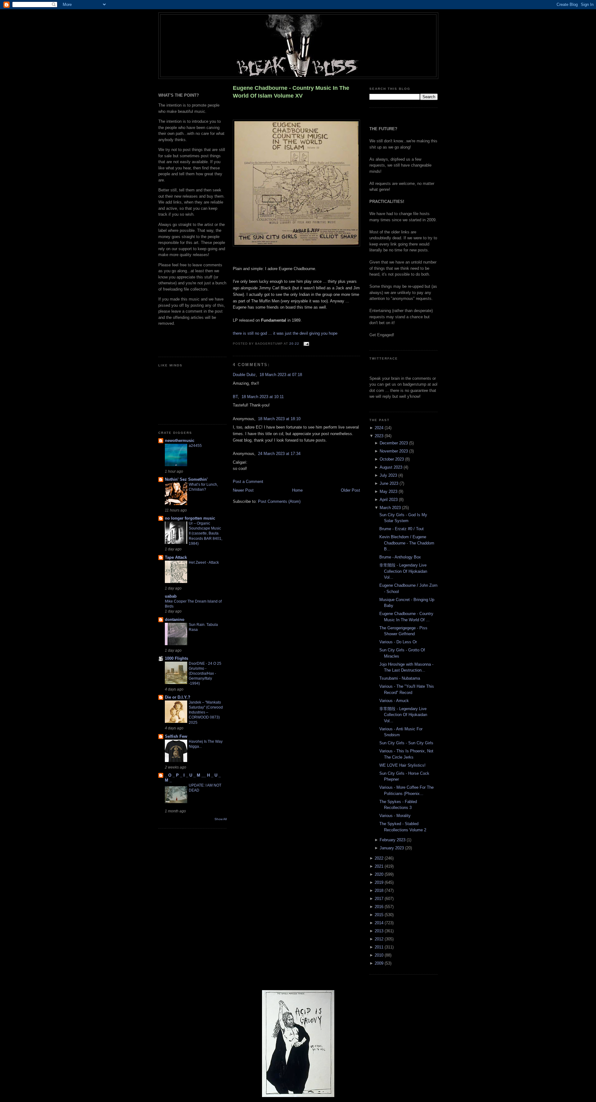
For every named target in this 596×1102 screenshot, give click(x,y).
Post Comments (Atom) (279, 501)
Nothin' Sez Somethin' (186, 479)
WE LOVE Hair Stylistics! (402, 765)
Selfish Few (176, 736)
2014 (380, 923)
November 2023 (394, 451)
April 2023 (389, 499)
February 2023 (393, 840)
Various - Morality (395, 815)
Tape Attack (176, 557)
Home (297, 490)
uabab (171, 596)
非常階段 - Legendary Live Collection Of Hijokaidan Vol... (403, 571)
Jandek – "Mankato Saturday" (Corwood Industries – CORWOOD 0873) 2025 (206, 712)
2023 (380, 436)
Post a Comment (248, 481)
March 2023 (391, 507)
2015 (380, 914)
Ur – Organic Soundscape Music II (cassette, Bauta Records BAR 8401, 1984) (205, 533)
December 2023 (394, 443)
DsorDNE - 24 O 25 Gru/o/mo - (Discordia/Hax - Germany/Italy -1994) (205, 673)
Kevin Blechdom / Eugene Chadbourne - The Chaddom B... (406, 543)
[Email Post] (305, 344)
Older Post (350, 490)
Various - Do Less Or (398, 642)
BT (235, 396)
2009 (380, 963)
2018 (380, 890)
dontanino (174, 619)
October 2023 (392, 459)
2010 (380, 955)
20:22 (294, 344)
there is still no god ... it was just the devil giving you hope (285, 333)
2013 (380, 931)
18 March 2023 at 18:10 (279, 418)
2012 (380, 939)
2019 (380, 882)
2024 (380, 427)
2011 (380, 947)
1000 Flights (176, 658)
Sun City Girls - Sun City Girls (406, 743)
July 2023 (389, 475)
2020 (380, 874)
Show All (220, 819)
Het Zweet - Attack (204, 562)
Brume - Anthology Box (400, 557)
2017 (380, 898)
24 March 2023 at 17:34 (279, 453)
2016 (380, 906)
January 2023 (392, 848)
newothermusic (179, 440)
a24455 (195, 445)
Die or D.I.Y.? (177, 697)
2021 (380, 866)
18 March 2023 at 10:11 (263, 396)
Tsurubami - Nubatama (399, 678)
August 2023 (392, 467)
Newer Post (243, 490)
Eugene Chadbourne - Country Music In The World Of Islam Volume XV (291, 92)
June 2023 (390, 483)
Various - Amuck (394, 700)
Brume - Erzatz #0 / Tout (401, 528)
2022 (380, 858)
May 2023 (389, 491)
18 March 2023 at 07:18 (281, 374)
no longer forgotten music (190, 518)
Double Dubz (244, 374)
